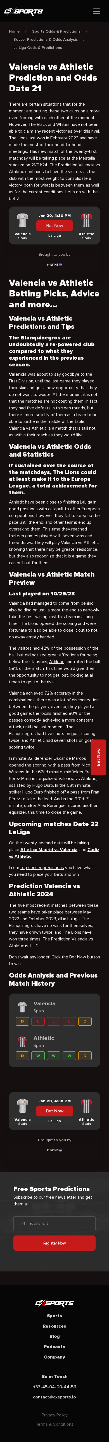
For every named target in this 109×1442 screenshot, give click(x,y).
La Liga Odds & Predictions (37, 47)
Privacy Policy (55, 1415)
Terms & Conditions (55, 1424)
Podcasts (54, 1347)
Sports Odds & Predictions (56, 31)
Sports (54, 1316)
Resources (54, 1326)
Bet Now (54, 225)
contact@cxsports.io (54, 1397)
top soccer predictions (42, 867)
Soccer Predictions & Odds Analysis (45, 39)
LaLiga (86, 502)
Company (54, 1357)
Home (14, 31)
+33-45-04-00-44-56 (54, 1387)
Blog (54, 1336)
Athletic (56, 662)
